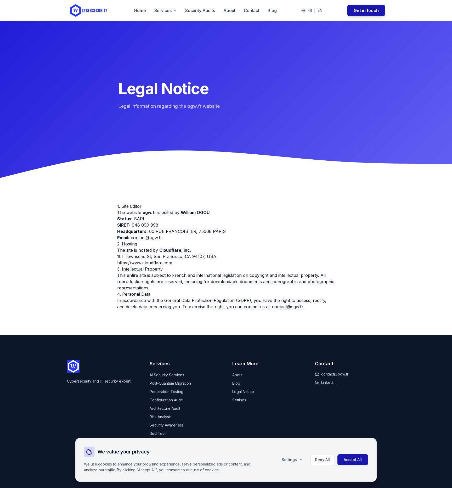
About (229, 10)
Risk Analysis (161, 416)
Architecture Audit (165, 408)
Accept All (353, 459)
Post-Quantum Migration (170, 383)
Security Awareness (167, 425)
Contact (251, 10)
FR (310, 10)
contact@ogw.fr (146, 237)
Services (163, 10)
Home (140, 10)
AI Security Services (167, 375)
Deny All (322, 459)
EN (320, 10)
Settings (289, 459)
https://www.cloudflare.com (144, 262)
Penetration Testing (166, 391)
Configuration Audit (166, 400)
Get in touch (366, 10)
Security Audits (200, 10)
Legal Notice (243, 391)
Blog (272, 10)
